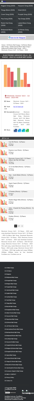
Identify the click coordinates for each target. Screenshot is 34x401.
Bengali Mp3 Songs (11, 280)
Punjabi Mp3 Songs (11, 287)
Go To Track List (18, 106)
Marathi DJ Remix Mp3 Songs (14, 364)
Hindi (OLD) (22, 10)
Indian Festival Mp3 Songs (13, 313)
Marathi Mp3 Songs (11, 306)
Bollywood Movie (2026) (7, 31)
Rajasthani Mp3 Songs (12, 319)
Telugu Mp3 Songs (11, 303)
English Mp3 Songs (11, 293)
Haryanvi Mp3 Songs (11, 316)
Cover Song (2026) (7, 14)
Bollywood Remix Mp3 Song (13, 335)
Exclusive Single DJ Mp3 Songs (14, 371)
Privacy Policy (10, 377)
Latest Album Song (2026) (24, 24)
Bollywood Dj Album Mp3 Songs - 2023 (14, 48)
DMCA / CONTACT (11, 374)
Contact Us (9, 380)
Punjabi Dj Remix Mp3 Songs (14, 345)
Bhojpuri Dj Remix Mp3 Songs (14, 348)
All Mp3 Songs (10, 267)
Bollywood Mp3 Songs (12, 277)
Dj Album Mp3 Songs (11, 338)
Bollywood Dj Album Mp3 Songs (20, 46)
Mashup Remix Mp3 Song (13, 332)
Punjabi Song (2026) (25, 14)
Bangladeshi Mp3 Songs (12, 309)
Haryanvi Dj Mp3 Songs (12, 342)
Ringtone (8, 274)
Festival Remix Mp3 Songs (13, 358)
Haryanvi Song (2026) (25, 6)
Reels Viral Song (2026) (6, 24)
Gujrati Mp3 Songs (11, 355)
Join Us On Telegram (17, 38)
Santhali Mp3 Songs (11, 297)
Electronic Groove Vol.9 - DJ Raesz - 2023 (15, 50)
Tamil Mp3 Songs (10, 300)
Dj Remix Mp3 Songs (13, 45)
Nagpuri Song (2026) (8, 6)
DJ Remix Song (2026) (23, 31)
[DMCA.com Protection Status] (10, 393)
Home (3, 45)
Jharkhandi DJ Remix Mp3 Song (14, 368)
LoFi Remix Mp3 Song (12, 326)
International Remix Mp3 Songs (14, 329)
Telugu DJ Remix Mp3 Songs (14, 361)
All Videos (9, 271)
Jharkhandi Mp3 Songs (12, 290)
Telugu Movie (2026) (8, 10)
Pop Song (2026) (6, 19)
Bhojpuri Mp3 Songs (11, 283)
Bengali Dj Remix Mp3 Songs (14, 351)
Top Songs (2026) (24, 19)
